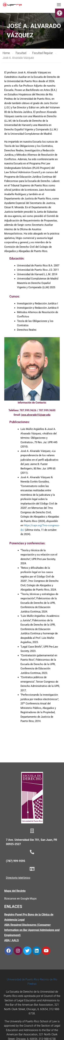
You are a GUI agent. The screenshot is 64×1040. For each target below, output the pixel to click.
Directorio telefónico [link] (18, 877)
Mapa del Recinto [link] (15, 890)
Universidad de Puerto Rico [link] (23, 979)
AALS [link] (15, 940)
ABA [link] (7, 940)
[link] (59, 13)
